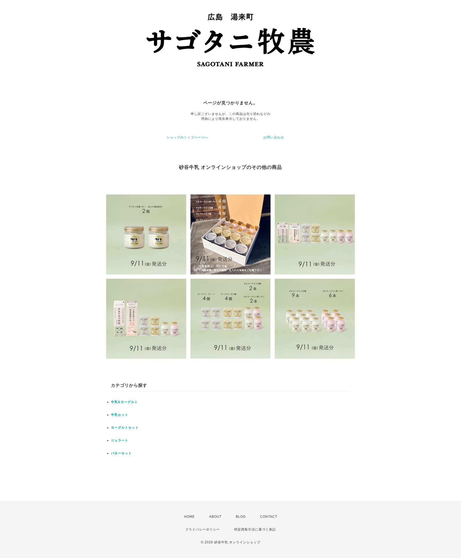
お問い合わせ (273, 137)
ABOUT (215, 517)
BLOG (241, 517)
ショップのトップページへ (187, 137)
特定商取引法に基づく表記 (255, 529)
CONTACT (268, 517)
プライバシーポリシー (202, 529)
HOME (189, 517)
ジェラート (119, 440)
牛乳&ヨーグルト (124, 402)
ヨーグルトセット (125, 427)
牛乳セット (119, 415)
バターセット (121, 453)
